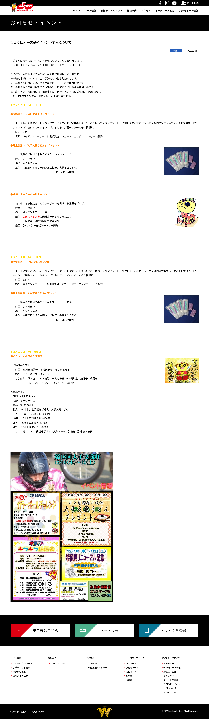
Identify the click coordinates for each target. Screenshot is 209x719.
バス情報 (92, 663)
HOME (76, 10)
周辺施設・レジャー (97, 667)
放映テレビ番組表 (21, 667)
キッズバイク (169, 675)
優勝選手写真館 (20, 675)
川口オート (131, 663)
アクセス (146, 10)
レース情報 (90, 10)
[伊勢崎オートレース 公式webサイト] (21, 4)
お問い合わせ (169, 688)
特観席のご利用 (57, 663)
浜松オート (131, 671)
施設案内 (132, 10)
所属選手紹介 (169, 671)
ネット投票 (109, 630)
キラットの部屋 (170, 679)
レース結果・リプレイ (134, 657)
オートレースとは (164, 10)
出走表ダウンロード (22, 663)
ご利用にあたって (38, 712)
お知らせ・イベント (112, 10)
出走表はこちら (45, 630)
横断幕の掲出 (19, 671)
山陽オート (131, 679)
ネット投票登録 (173, 630)
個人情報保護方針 (18, 712)
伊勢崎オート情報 (188, 10)
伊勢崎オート (132, 667)
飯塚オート (131, 675)
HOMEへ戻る (169, 692)
